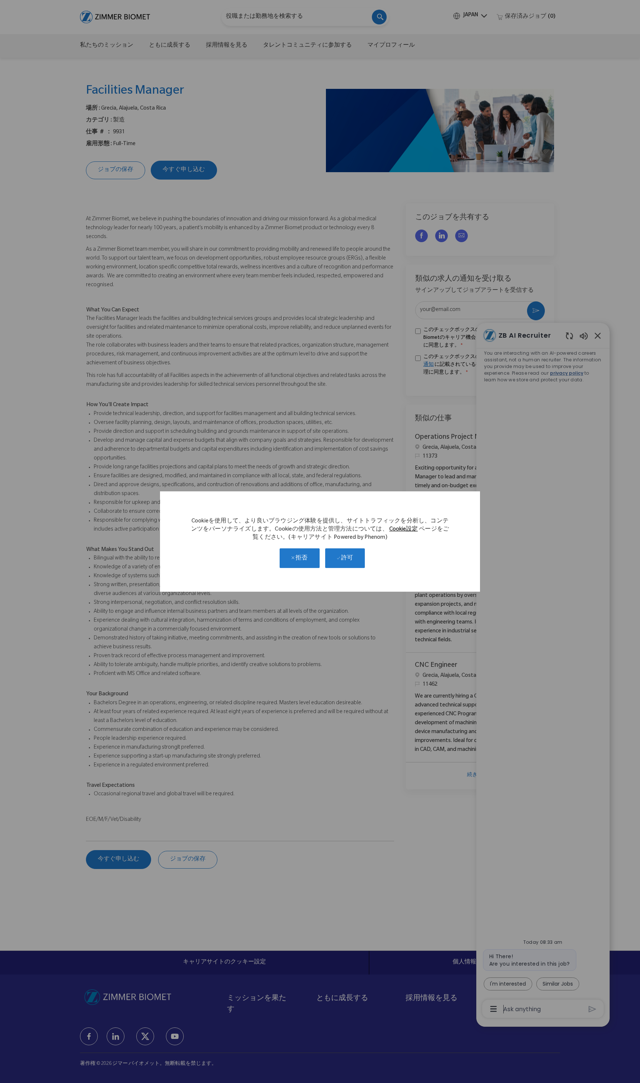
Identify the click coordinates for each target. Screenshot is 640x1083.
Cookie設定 (403, 530)
